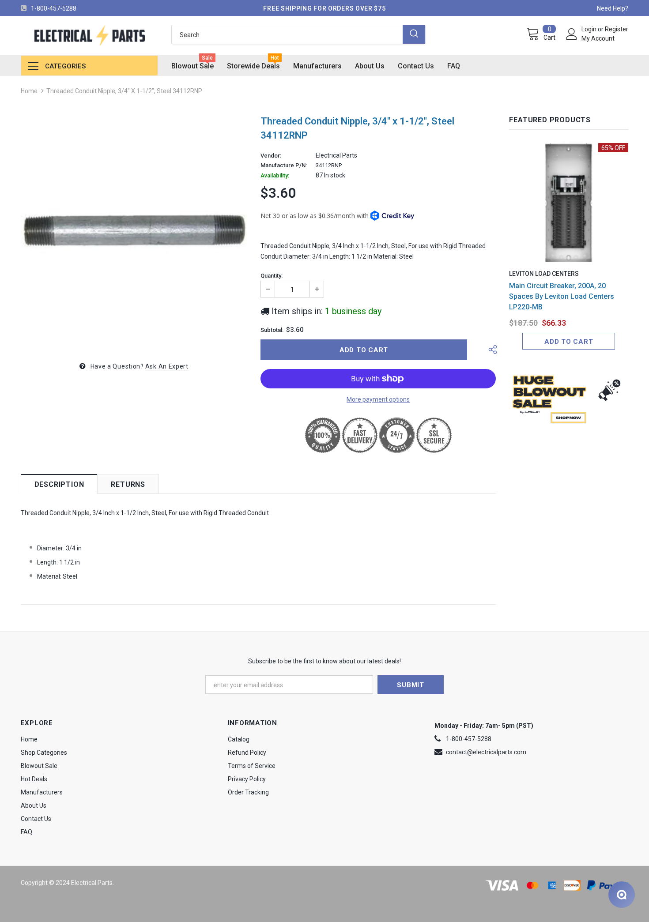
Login (589, 29)
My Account (598, 38)
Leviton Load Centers (544, 273)
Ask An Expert (167, 366)
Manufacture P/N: (283, 165)
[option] (134, 230)
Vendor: (270, 156)
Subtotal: (271, 330)
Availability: (274, 175)
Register (616, 29)
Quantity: (271, 276)
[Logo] (89, 35)
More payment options (378, 399)
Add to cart (568, 342)
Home (29, 90)
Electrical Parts (336, 155)
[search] (287, 34)
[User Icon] (572, 34)
